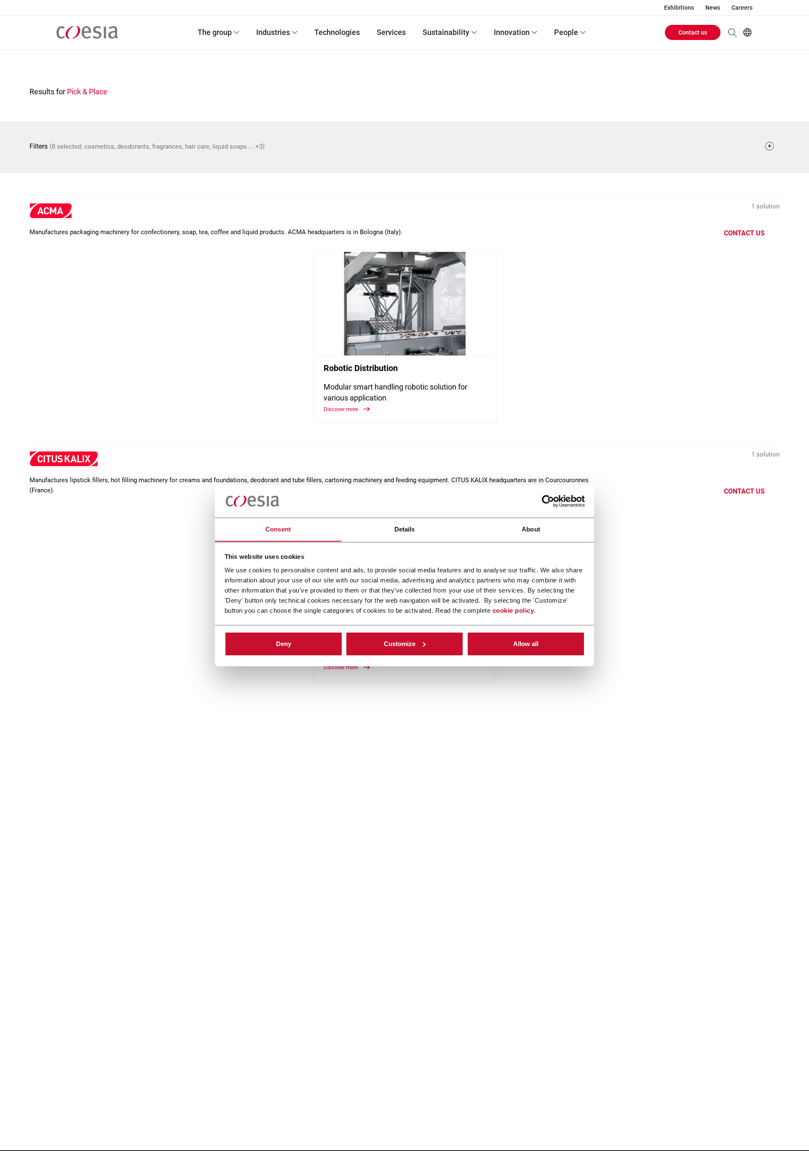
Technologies (337, 32)
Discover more (341, 409)
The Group (215, 32)
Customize (399, 643)
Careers (742, 7)
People (566, 32)
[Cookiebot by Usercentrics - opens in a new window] (548, 501)
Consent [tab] (278, 528)
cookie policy (513, 610)
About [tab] (531, 528)
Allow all (525, 643)
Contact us (692, 32)
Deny (283, 643)
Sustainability (446, 32)
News (712, 7)
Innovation (512, 32)
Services (391, 32)
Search (732, 32)
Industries (273, 32)
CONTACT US (744, 233)
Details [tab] (404, 528)
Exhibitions (679, 7)
